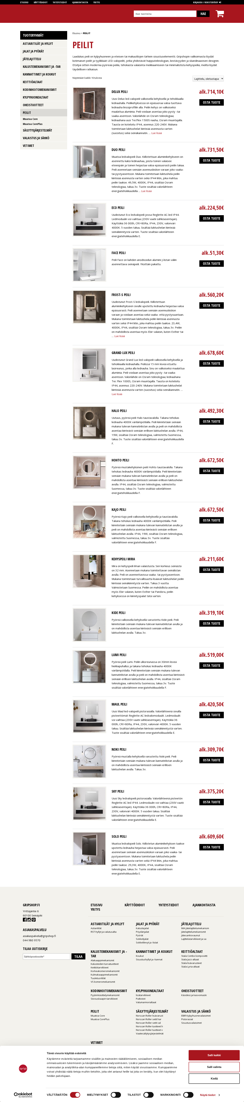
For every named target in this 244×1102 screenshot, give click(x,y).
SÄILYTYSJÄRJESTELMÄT (37, 130)
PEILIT (27, 112)
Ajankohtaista (80, 2)
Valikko (63, 43)
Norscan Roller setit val (148, 1022)
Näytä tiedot (207, 1094)
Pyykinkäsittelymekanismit (105, 995)
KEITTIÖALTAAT (33, 82)
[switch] (116, 1095)
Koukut (140, 955)
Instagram (29, 920)
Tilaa (78, 956)
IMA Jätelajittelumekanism (195, 928)
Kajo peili (119, 509)
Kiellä (214, 1078)
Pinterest (34, 920)
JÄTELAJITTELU (32, 59)
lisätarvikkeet (143, 995)
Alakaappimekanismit (102, 960)
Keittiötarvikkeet (99, 967)
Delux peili (120, 91)
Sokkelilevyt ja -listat (147, 942)
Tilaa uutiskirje (35, 949)
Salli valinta (214, 1066)
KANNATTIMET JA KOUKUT (39, 74)
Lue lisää (156, 133)
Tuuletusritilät (98, 978)
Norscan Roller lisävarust (149, 1015)
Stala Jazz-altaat (190, 959)
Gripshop (26, 13)
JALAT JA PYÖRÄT (33, 51)
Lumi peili (119, 654)
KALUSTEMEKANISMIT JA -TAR (42, 66)
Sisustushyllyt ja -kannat (149, 959)
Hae (203, 13)
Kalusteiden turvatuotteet (105, 963)
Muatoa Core (30, 119)
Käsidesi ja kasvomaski (194, 995)
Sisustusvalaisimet (191, 1022)
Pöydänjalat (142, 931)
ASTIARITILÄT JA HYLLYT (38, 43)
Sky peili (118, 791)
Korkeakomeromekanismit (105, 971)
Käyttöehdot (41, 2)
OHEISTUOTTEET (33, 105)
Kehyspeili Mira (123, 559)
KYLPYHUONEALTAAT (35, 97)
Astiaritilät (96, 928)
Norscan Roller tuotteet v (149, 1030)
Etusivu (24, 2)
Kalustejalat (142, 928)
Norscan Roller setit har (148, 1019)
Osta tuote (211, 102)
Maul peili (119, 704)
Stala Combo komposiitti (194, 955)
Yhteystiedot (60, 2)
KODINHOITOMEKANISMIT (40, 89)
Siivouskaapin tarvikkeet (104, 998)
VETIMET (28, 145)
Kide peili (118, 612)
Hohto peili (120, 460)
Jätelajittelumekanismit (193, 931)
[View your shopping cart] (220, 10)
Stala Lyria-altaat (190, 966)
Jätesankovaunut (190, 935)
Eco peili (118, 207)
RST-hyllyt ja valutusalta (103, 931)
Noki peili (119, 749)
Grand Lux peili (123, 352)
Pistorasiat (187, 1019)
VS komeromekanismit (103, 981)
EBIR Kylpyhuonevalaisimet (196, 1015)
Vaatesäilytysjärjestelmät (149, 1033)
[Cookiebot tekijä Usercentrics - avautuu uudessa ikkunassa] (23, 1095)
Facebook (25, 920)
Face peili (119, 252)
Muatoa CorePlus (33, 124)
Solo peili (119, 836)
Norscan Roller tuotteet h (149, 1026)
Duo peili (118, 149)
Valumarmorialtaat (146, 1002)
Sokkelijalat (142, 939)
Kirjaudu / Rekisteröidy (205, 2)
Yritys (96, 2)
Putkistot (140, 998)
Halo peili (119, 410)
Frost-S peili (121, 294)
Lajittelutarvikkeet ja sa (193, 939)
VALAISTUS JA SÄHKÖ (36, 138)
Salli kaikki (214, 1055)
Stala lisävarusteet (191, 963)
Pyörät (139, 935)
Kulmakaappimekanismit (104, 974)
